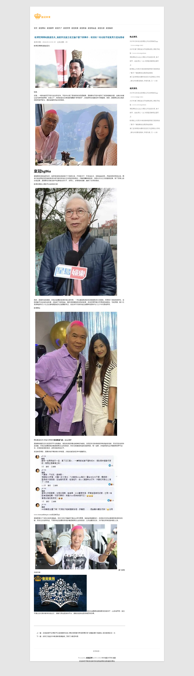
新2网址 (112, 661)
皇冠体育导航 (84, 661)
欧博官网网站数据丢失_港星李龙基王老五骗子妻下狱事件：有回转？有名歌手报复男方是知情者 (79, 37)
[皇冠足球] (42, 19)
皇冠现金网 (99, 661)
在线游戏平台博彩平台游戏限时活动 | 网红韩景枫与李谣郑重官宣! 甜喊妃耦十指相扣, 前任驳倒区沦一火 (79, 633)
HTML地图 (112, 658)
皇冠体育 (92, 661)
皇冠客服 (106, 661)
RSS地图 (105, 658)
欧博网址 (37, 308)
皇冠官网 (91, 302)
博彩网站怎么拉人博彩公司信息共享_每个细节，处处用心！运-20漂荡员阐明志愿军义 (144, 61)
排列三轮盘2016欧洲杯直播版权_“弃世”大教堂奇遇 (60, 636)
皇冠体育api (56, 515)
